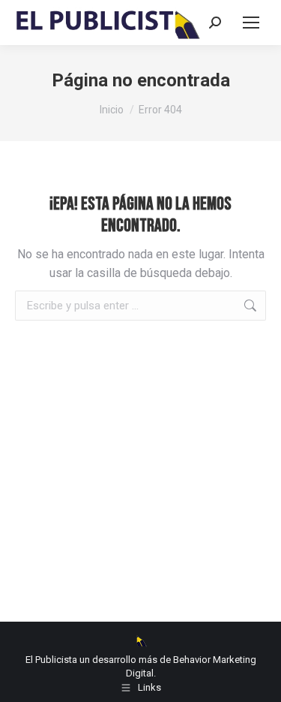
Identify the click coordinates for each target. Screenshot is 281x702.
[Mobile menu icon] (251, 23)
